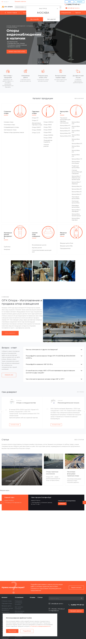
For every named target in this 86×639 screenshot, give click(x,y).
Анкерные (7, 249)
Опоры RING (47, 132)
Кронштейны (64, 112)
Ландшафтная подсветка (48, 141)
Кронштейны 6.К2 (65, 136)
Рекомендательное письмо (68, 403)
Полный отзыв (15, 424)
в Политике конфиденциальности (40, 626)
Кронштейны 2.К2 (76, 122)
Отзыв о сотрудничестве (26, 403)
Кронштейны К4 (77, 186)
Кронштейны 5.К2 (76, 131)
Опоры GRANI (48, 137)
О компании (19, 597)
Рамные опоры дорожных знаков (14, 132)
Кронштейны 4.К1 (76, 147)
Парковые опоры (35, 112)
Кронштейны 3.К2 (76, 135)
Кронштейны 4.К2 (76, 127)
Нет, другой (51, 19)
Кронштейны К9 (65, 128)
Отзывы (32, 597)
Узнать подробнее (10, 333)
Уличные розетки (46, 145)
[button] (38, 62)
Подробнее (27, 631)
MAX (69, 1)
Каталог (4, 597)
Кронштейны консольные (76, 162)
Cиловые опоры (8, 122)
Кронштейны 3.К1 (76, 151)
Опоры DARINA (48, 135)
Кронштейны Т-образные (76, 183)
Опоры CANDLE (48, 122)
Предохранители (65, 248)
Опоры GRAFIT (36, 127)
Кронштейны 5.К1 (77, 143)
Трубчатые (7, 246)
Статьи (40, 597)
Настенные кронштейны (75, 202)
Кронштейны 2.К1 (76, 155)
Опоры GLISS (36, 132)
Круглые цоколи (37, 247)
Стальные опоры (7, 112)
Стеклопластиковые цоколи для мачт (41, 251)
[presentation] (2, 39)
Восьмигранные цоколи (39, 245)
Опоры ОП (35, 118)
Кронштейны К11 (65, 130)
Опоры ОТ (35, 120)
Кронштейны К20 (65, 133)
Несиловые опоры (9, 124)
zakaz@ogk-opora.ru (74, 8)
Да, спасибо (34, 19)
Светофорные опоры (10, 130)
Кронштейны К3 (76, 189)
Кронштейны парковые (76, 219)
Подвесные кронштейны (75, 166)
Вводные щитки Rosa (66, 243)
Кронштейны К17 (65, 125)
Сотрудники (18, 636)
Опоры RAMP (48, 130)
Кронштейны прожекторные (76, 214)
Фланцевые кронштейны (75, 206)
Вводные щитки (63, 233)
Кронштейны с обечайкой (76, 210)
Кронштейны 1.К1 (77, 159)
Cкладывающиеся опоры (11, 127)
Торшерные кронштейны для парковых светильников (65, 120)
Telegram (79, 1)
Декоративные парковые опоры (37, 124)
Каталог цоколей (14, 49)
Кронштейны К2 (76, 191)
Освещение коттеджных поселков (18, 602)
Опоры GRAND (36, 130)
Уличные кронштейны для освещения (77, 171)
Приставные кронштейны (75, 197)
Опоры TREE (47, 127)
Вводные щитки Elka (66, 246)
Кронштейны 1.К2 (76, 140)
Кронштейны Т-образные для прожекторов (76, 177)
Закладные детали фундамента (8, 235)
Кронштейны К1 (76, 194)
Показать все (9, 375)
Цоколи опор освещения (36, 234)
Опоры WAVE (48, 124)
